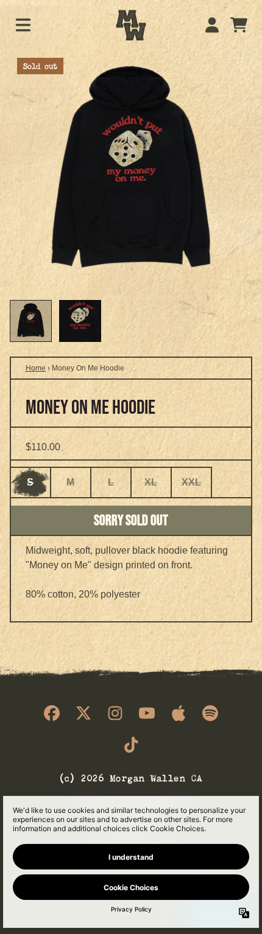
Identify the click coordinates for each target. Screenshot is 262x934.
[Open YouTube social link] (146, 713)
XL (150, 482)
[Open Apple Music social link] (178, 713)
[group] (31, 321)
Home (36, 368)
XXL (191, 482)
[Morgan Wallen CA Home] (131, 25)
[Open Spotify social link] (210, 713)
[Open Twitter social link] (83, 713)
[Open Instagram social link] (115, 713)
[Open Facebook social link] (51, 713)
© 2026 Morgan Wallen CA (131, 776)
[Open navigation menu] (23, 25)
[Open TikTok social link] (131, 744)
